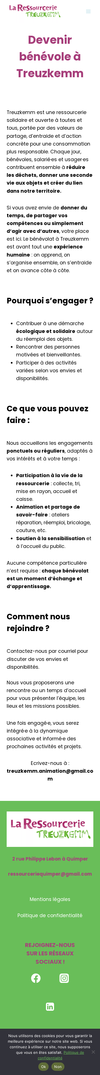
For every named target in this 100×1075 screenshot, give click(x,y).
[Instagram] (64, 978)
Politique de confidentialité (50, 915)
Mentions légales (50, 899)
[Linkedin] (50, 1006)
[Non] (93, 1052)
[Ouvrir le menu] (88, 11)
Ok (43, 1066)
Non (58, 1066)
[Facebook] (35, 978)
